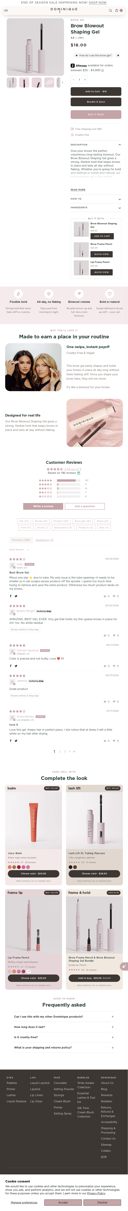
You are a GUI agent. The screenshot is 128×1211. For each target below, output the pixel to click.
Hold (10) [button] (25, 527)
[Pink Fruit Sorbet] (23, 867)
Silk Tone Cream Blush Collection (85, 1112)
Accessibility (109, 1122)
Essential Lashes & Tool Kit (86, 1097)
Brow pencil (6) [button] (63, 527)
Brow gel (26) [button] (83, 521)
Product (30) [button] (61, 521)
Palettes (12, 1083)
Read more (78, 189)
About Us (107, 1083)
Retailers (106, 1101)
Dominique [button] (108, 1077)
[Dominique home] (64, 10)
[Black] (70, 867)
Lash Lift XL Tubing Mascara (87, 853)
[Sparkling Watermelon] (28, 867)
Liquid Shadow (16, 1101)
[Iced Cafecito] (14, 867)
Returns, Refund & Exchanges (108, 1112)
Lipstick (35, 1089)
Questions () (45, 540)
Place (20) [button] (103, 521)
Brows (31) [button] (41, 521)
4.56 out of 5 (72, 469)
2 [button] (59, 751)
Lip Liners (36, 1095)
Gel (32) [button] (24, 521)
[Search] (110, 10)
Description (79, 144)
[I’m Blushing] (10, 971)
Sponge (59, 1095)
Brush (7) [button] (42, 527)
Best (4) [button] (104, 527)
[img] (17, 559)
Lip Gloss (36, 1101)
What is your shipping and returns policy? (43, 1047)
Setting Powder (64, 1089)
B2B (104, 1157)
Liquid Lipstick (40, 1083)
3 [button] (65, 751)
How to (76, 199)
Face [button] (57, 1077)
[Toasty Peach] (14, 971)
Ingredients (79, 207)
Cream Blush (62, 1101)
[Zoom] (35, 47)
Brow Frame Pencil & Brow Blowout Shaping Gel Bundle (92, 959)
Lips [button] (33, 1077)
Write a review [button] (43, 506)
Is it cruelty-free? (26, 1037)
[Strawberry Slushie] (19, 867)
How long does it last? (29, 1027)
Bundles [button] (83, 1077)
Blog (104, 1089)
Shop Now (98, 2)
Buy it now (96, 114)
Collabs (106, 1150)
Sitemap (106, 1144)
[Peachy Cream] (10, 867)
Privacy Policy (96, 1193)
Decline (102, 1202)
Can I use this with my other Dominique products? (48, 1016)
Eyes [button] (10, 1077)
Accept (63, 1202)
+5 (28, 971)
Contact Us (108, 1138)
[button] (45, 480)
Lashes (11, 1095)
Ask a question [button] (85, 506)
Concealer (60, 1083)
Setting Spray (63, 1113)
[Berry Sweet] (23, 971)
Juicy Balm (15, 853)
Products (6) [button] (85, 527)
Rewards (106, 1095)
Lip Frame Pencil (18, 957)
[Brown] (75, 867)
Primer (11, 1089)
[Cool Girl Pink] (19, 971)
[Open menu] (8, 10)
